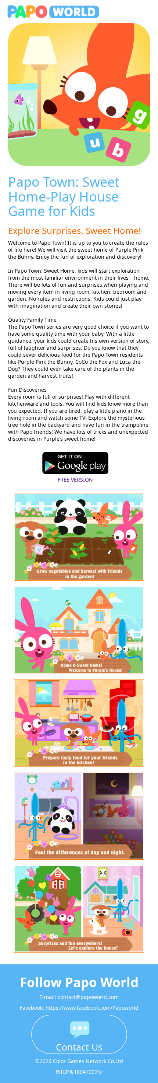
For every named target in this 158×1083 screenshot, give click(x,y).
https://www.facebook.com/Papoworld (92, 1007)
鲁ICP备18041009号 (79, 1071)
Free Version (75, 479)
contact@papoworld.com (88, 996)
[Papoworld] (62, 11)
